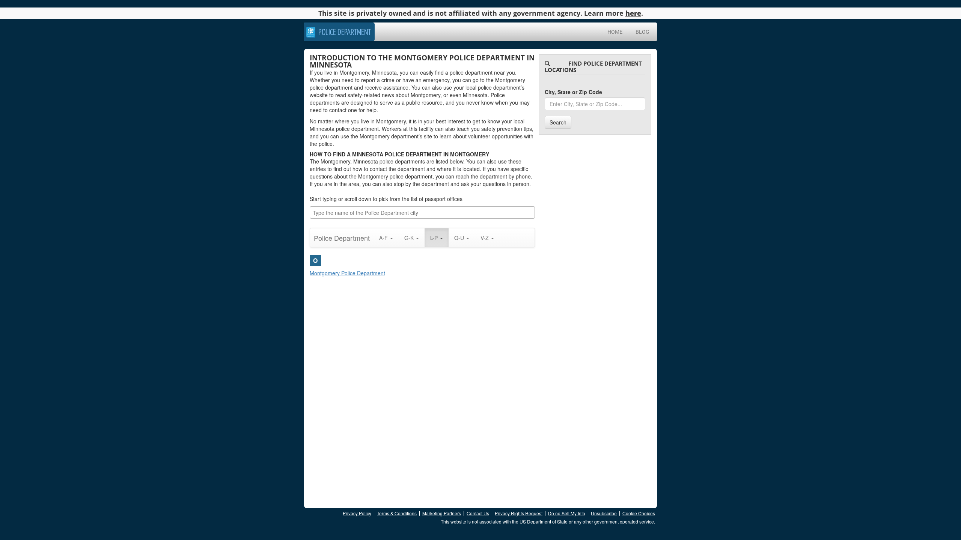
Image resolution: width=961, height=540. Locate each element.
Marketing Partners (441, 513)
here (633, 13)
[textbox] (424, 212)
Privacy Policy (357, 513)
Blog (642, 31)
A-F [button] (384, 238)
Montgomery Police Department (347, 273)
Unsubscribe (604, 513)
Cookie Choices (638, 513)
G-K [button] (409, 238)
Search (558, 122)
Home (614, 31)
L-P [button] (434, 238)
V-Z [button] (485, 238)
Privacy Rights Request (518, 513)
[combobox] (422, 212)
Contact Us (478, 513)
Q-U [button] (459, 238)
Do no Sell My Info (566, 513)
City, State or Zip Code (573, 92)
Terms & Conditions (397, 513)
